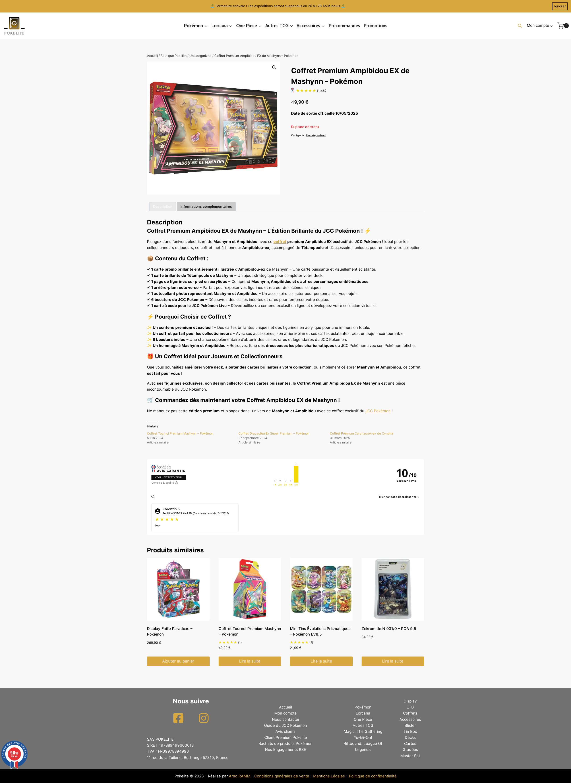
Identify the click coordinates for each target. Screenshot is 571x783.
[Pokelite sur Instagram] (203, 718)
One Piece (363, 719)
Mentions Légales (329, 776)
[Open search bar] (520, 26)
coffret (279, 241)
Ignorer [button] (560, 6)
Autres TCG (363, 725)
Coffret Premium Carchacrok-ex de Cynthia (361, 433)
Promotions (375, 25)
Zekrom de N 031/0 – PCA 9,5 (389, 628)
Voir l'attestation (168, 477)
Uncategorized (316, 135)
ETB (410, 707)
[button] (274, 67)
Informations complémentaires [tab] (206, 206)
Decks (410, 737)
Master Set (410, 756)
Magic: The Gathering (363, 731)
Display (410, 701)
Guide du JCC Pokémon (285, 725)
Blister (410, 725)
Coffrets (410, 713)
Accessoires (410, 719)
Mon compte (285, 713)
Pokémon (363, 707)
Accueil (285, 707)
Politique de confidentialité (373, 776)
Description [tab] (162, 206)
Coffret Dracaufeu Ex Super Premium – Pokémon (273, 433)
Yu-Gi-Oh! (363, 737)
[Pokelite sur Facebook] (178, 718)
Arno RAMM (239, 776)
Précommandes (344, 25)
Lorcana (363, 713)
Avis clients (285, 731)
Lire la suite (249, 661)
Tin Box (410, 731)
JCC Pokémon (378, 411)
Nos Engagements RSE (285, 749)
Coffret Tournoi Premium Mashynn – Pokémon (180, 433)
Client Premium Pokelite (285, 737)
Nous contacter (285, 719)
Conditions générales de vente (281, 776)
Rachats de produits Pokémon (285, 743)
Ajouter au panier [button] (178, 661)
